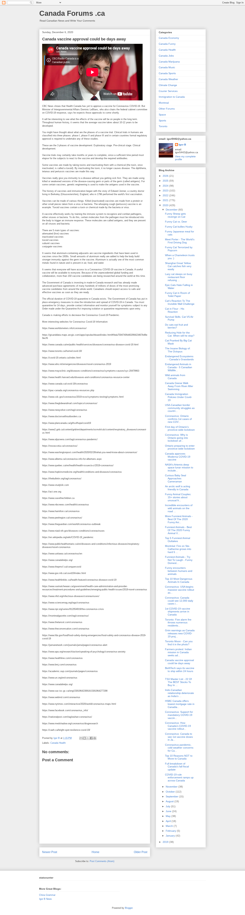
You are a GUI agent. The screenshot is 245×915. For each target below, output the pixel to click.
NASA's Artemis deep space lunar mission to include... (179, 467)
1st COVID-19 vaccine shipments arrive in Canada (177, 611)
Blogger (129, 908)
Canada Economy (169, 37)
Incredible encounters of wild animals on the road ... (178, 508)
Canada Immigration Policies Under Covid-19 (178, 397)
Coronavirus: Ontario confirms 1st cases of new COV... (178, 418)
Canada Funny (167, 43)
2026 (166, 175)
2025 (166, 180)
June (169, 811)
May (168, 816)
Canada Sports (167, 73)
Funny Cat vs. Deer (176, 221)
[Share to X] (88, 738)
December (172, 209)
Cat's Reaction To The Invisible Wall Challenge (179, 302)
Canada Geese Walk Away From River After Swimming (179, 386)
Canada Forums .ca (72, 13)
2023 (166, 190)
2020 (166, 205)
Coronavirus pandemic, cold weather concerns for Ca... (179, 747)
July (168, 806)
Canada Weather (168, 79)
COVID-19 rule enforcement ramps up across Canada (179, 777)
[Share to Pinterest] (94, 738)
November (172, 786)
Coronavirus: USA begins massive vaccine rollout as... (179, 589)
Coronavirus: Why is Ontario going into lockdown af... (176, 437)
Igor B (182, 144)
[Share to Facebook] (91, 738)
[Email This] (81, 738)
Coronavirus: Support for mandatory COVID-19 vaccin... (179, 714)
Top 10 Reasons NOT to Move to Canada (178, 757)
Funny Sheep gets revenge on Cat (175, 215)
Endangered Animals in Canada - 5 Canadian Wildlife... (178, 367)
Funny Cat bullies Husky (178, 226)
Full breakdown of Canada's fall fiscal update (177, 766)
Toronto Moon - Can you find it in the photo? (179, 643)
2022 (166, 195)
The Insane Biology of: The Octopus (177, 350)
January (171, 835)
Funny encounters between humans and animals (178, 570)
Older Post (140, 852)
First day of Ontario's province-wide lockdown (180, 428)
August (170, 801)
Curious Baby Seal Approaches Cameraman (175, 478)
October (171, 791)
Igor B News (45, 899)
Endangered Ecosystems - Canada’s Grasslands (179, 358)
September (172, 796)
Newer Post (49, 852)
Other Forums (167, 108)
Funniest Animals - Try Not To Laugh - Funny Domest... (178, 559)
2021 (166, 200)
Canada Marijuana (169, 61)
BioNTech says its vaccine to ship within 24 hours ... (179, 671)
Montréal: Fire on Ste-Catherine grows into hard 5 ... (178, 549)
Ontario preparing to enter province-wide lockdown (180, 447)
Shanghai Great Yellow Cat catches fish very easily (178, 266)
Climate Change (168, 85)
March (170, 825)
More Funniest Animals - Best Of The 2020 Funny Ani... (179, 519)
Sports (162, 120)
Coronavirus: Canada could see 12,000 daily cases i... (179, 600)
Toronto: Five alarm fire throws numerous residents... (178, 622)
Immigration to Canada (172, 96)
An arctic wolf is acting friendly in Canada (177, 488)
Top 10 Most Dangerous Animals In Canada (178, 580)
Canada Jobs (166, 55)
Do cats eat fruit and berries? (176, 326)
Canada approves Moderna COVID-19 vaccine (177, 456)
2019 (166, 841)
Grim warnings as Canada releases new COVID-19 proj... (180, 633)
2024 (166, 185)
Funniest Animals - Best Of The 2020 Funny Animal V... (178, 530)
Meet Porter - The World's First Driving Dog (179, 241)
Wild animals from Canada (175, 377)
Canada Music (167, 67)
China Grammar (47, 895)
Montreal (164, 102)
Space (162, 114)
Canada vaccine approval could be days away (179, 662)
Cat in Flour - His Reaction (174, 310)
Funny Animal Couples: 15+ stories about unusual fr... (178, 497)
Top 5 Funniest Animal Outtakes (177, 540)
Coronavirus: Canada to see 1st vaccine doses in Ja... (179, 736)
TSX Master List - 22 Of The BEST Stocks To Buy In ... (178, 682)
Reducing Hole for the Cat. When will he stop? (179, 334)
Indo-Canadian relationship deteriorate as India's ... (179, 693)
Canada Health (58, 743)
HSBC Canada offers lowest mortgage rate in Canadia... (179, 703)
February (171, 830)
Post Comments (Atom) (102, 861)
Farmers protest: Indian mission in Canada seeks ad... (178, 652)
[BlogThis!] (84, 738)
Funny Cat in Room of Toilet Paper (177, 294)
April (168, 821)
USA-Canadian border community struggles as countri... (180, 408)
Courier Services (168, 91)
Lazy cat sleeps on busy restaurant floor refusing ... (178, 277)
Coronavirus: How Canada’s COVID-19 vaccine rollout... (178, 725)
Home (95, 852)
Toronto (163, 126)
